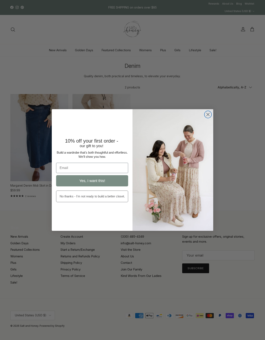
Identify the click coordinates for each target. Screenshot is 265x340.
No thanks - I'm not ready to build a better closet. (92, 196)
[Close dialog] (208, 114)
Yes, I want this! (92, 181)
